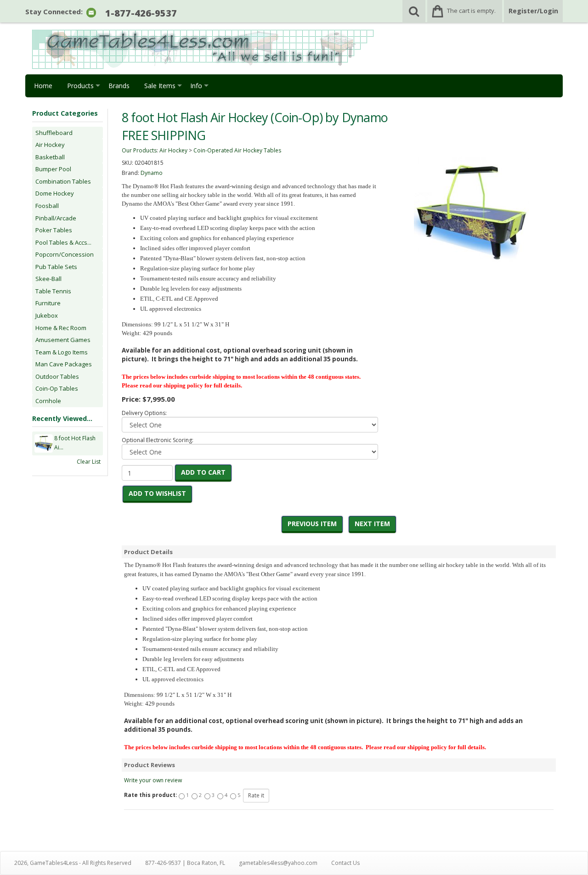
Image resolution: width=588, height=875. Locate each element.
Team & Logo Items (61, 352)
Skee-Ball (48, 279)
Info (196, 85)
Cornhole (48, 401)
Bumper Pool (53, 169)
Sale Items (159, 85)
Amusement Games (62, 340)
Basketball (50, 157)
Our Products (139, 150)
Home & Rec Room (60, 328)
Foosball (47, 206)
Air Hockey (50, 144)
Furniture (48, 303)
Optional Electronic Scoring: (157, 440)
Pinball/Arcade (55, 218)
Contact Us (345, 863)
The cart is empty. (471, 10)
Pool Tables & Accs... (63, 242)
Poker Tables (53, 230)
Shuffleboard (54, 133)
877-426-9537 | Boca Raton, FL (185, 863)
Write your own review (153, 780)
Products (80, 85)
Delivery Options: (144, 413)
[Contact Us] (91, 12)
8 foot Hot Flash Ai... (75, 442)
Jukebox (46, 315)
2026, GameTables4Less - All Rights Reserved (72, 863)
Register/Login (533, 10)
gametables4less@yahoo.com (278, 863)
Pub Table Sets (56, 267)
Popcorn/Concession (64, 254)
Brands (119, 85)
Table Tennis (53, 291)
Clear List (89, 462)
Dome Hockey (54, 193)
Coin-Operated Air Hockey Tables (237, 150)
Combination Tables (63, 181)
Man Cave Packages (63, 364)
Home (43, 85)
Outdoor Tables (57, 376)
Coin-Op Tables (56, 388)
